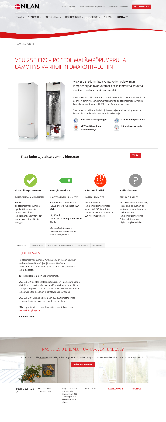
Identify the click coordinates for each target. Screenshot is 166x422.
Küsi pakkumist (116, 388)
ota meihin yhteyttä (29, 310)
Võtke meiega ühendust (118, 7)
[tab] (22, 245)
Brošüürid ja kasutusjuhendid (92, 7)
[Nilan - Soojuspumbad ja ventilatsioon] (27, 6)
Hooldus (136, 388)
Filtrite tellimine (69, 7)
